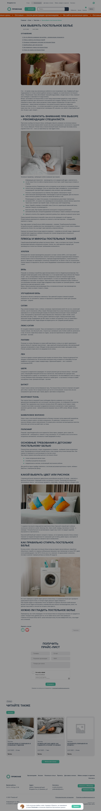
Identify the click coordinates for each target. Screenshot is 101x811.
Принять (76, 806)
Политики (34, 807)
